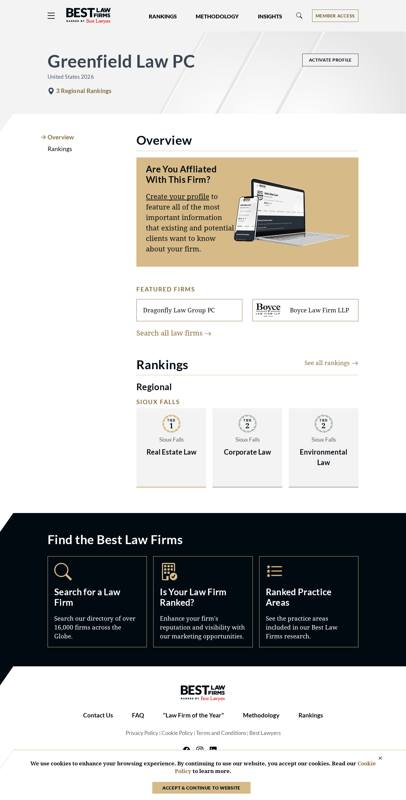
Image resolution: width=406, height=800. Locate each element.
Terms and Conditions (221, 733)
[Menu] (51, 15)
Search (97, 602)
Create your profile (177, 196)
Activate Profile (330, 60)
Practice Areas (308, 602)
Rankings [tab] (60, 148)
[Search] (299, 15)
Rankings (310, 715)
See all (327, 363)
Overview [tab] (61, 137)
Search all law (170, 332)
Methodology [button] (217, 16)
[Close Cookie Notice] (376, 758)
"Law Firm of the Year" (193, 715)
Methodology (261, 715)
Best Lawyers (265, 733)
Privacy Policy (142, 733)
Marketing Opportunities (203, 602)
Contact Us (98, 715)
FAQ (138, 715)
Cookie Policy (177, 733)
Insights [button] (270, 16)
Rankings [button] (163, 16)
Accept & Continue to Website (201, 787)
